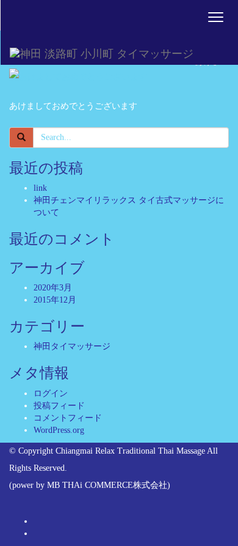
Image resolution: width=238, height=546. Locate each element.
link (40, 188)
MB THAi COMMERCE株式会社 (107, 485)
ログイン (51, 393)
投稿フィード (59, 405)
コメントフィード (68, 417)
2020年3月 (53, 287)
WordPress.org (59, 430)
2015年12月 (55, 299)
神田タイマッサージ (72, 346)
